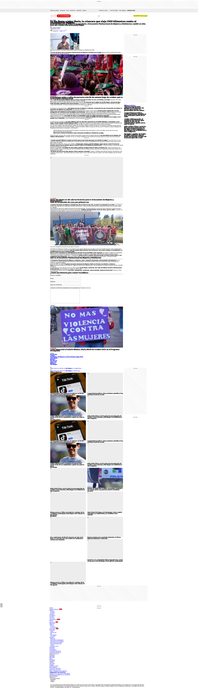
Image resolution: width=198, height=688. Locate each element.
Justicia (52, 613)
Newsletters (55, 619)
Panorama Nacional (55, 643)
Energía (52, 614)
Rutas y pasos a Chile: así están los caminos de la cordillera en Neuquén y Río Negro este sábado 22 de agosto (67, 513)
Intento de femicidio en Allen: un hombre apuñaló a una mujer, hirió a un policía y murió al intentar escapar (105, 490)
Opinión (52, 637)
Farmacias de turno (55, 669)
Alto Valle (52, 657)
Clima (51, 631)
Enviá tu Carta (54, 646)
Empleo (52, 665)
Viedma (84, 10)
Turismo (52, 617)
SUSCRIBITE (140, 16)
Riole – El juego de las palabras (58, 671)
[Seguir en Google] (51, 51)
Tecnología (53, 635)
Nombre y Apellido (55, 275)
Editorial (52, 638)
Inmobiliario (53, 650)
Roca (67, 10)
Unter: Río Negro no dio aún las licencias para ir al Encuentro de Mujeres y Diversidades (82, 200)
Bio (51, 634)
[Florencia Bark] (51, 26)
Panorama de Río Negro (57, 641)
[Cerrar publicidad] (1, 604)
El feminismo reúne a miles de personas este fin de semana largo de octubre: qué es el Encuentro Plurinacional (86, 98)
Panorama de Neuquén (56, 640)
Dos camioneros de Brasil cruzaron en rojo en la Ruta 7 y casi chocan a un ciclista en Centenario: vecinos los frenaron (66, 538)
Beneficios (52, 677)
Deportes (52, 623)
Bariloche (72, 10)
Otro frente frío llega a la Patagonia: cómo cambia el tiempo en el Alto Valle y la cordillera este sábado (104, 513)
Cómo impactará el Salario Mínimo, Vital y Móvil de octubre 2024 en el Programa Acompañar (84, 350)
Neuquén (62, 10)
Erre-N (52, 626)
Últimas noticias (54, 10)
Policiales (52, 647)
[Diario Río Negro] (99, 16)
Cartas (52, 645)
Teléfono (52, 281)
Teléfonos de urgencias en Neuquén (60, 674)
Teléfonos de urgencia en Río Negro (60, 673)
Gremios (52, 612)
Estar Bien (54, 629)
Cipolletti (78, 10)
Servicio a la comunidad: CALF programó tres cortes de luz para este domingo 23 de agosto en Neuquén (105, 560)
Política (52, 610)
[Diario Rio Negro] (56, 683)
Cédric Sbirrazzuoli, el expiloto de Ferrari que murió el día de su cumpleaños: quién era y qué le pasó (134, 121)
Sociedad (53, 20)
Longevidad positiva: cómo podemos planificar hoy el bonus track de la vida (135, 115)
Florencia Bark (57, 27)
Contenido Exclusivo (55, 651)
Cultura (52, 625)
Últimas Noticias (56, 609)
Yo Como (52, 636)
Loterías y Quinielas (55, 668)
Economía (52, 615)
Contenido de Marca (55, 652)
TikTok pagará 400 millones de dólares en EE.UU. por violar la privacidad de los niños (134, 108)
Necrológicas (122, 10)
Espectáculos (54, 627)
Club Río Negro (114, 10)
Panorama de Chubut (56, 642)
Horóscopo (53, 632)
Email (51, 278)
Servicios (52, 618)
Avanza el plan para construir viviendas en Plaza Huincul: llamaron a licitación (104, 537)
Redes (51, 621)
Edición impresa (54, 653)
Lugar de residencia (56, 285)
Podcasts (52, 648)
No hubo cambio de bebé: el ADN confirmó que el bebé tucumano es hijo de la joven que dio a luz (135, 136)
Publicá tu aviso (54, 666)
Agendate (54, 622)
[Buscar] (55, 16)
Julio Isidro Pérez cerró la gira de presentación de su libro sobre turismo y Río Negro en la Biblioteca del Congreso (135, 129)
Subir (52, 681)
